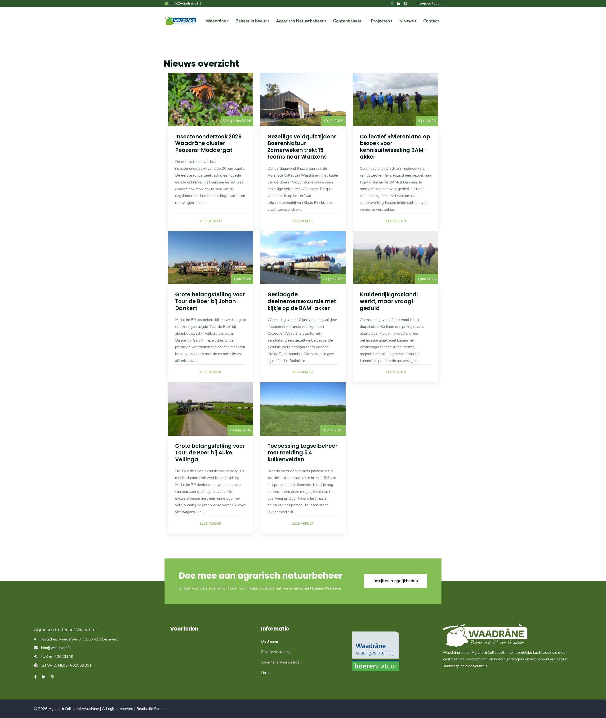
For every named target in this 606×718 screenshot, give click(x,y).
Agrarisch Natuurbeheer (300, 21)
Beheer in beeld (251, 21)
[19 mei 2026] (210, 408)
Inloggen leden (429, 3)
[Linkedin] (399, 3)
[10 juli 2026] (303, 99)
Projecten (380, 21)
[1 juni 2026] (395, 257)
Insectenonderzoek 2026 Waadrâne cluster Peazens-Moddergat (208, 143)
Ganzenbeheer (347, 21)
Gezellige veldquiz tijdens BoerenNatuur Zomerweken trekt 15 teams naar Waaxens (302, 147)
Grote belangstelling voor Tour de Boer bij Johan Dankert (210, 301)
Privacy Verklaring (275, 651)
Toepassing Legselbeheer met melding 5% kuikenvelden (302, 452)
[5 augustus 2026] (210, 99)
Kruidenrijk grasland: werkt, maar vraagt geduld (389, 301)
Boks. (158, 708)
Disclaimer (269, 641)
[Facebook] (392, 3)
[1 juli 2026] (210, 257)
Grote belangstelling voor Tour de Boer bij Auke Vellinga (210, 452)
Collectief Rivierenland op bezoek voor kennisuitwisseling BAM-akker (395, 147)
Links (265, 672)
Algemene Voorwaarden (281, 662)
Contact (431, 21)
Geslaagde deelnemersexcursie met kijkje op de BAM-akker (301, 301)
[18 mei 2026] (303, 408)
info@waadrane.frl (185, 3)
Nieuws (406, 21)
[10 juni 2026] (303, 257)
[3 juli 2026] (395, 99)
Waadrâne (215, 21)
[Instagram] (406, 3)
